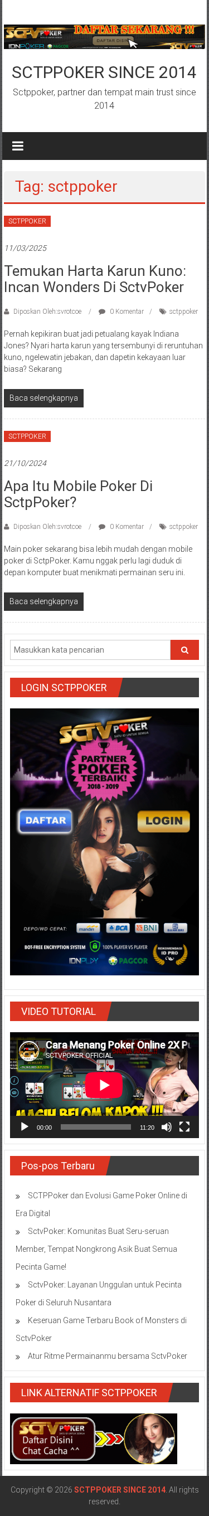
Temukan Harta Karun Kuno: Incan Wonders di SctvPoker (95, 279)
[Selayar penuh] (184, 1127)
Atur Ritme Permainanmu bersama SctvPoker (107, 1356)
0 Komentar (126, 311)
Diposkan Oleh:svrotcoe (47, 311)
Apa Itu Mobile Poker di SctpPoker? (78, 494)
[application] (104, 1085)
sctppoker (183, 311)
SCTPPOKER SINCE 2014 (104, 72)
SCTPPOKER (27, 221)
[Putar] (24, 1127)
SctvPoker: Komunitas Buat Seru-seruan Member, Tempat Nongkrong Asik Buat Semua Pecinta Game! (96, 1249)
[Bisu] (166, 1127)
